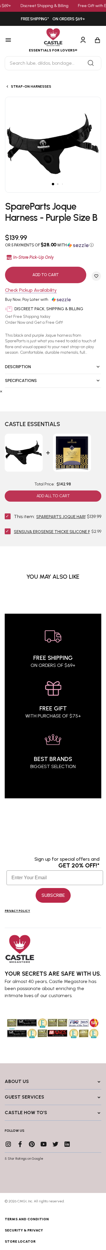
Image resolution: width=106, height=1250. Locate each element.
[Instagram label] (8, 1144)
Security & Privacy (24, 1230)
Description (18, 366)
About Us (17, 1081)
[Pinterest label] (31, 1144)
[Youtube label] (43, 1144)
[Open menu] (14, 40)
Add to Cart (45, 274)
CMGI (21, 1201)
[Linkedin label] (67, 1144)
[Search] (90, 63)
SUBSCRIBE (53, 895)
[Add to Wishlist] (96, 276)
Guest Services (24, 1097)
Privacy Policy (17, 911)
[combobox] (53, 63)
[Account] (83, 40)
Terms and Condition (27, 1219)
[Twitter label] (55, 1144)
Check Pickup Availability (31, 290)
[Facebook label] (20, 1144)
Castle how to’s (26, 1112)
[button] (53, 245)
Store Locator (20, 1241)
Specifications (21, 380)
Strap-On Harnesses (31, 86)
